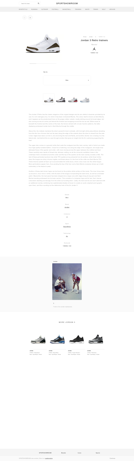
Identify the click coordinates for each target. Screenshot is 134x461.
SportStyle (67, 226)
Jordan (91, 36)
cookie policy (49, 458)
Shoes (85, 36)
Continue (112, 458)
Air (67, 236)
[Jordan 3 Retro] (49, 99)
